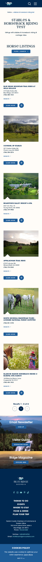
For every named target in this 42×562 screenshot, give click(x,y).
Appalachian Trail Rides (14, 261)
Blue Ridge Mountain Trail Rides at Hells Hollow (19, 87)
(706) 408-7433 (9, 95)
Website (6, 99)
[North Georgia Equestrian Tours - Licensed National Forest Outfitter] (21, 301)
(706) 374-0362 (9, 267)
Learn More (10, 105)
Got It (19, 558)
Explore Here (21, 462)
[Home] (8, 3)
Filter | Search (20, 51)
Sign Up (21, 427)
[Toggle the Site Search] (29, 3)
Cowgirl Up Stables (13, 146)
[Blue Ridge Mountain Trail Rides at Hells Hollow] (21, 69)
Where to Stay (21, 507)
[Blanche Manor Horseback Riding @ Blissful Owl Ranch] (21, 357)
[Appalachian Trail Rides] (21, 244)
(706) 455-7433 (9, 382)
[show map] (21, 105)
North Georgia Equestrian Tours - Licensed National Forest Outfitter (20, 319)
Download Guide (21, 444)
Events (21, 504)
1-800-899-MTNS (24, 534)
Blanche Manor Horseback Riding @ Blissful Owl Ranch (20, 375)
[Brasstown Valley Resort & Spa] (21, 186)
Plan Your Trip (21, 514)
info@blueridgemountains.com (23, 536)
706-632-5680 (23, 530)
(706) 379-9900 (9, 210)
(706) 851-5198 (9, 323)
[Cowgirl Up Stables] (21, 129)
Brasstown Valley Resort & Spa (18, 203)
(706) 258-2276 (9, 152)
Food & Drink (21, 511)
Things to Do (21, 501)
